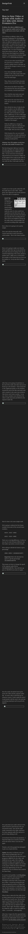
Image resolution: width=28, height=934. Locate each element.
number (14, 927)
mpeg (11, 927)
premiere (16, 924)
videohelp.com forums (16, 57)
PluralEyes (23, 875)
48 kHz (8, 925)
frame (3, 927)
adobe (16, 925)
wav (15, 928)
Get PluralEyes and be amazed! (17, 919)
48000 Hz (12, 925)
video (12, 928)
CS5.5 (22, 925)
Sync (5, 928)
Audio (19, 925)
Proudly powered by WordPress (9, 932)
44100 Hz (4, 925)
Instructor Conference (8, 38)
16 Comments (21, 928)
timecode (9, 928)
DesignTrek (7, 3)
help (6, 927)
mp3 (9, 927)
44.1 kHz (22, 924)
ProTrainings (20, 38)
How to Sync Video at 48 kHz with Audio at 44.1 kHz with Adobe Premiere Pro (13, 20)
